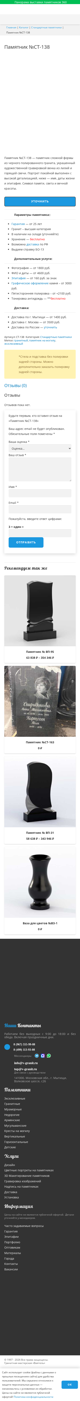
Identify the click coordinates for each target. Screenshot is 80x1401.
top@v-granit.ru (25, 1069)
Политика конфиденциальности (33, 1397)
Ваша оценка (19, 442)
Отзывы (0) (15, 385)
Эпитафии (11, 1237)
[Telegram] (37, 1056)
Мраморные (13, 1109)
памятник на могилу (42, 340)
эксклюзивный (13, 343)
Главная (11, 27)
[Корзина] (66, 19)
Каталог (24, 27)
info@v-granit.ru (26, 1063)
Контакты (11, 1264)
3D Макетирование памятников (26, 1176)
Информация (18, 1206)
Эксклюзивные (14, 1098)
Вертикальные (14, 1136)
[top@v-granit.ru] (9, 1070)
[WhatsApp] (49, 1056)
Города (9, 1258)
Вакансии (11, 1269)
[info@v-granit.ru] (9, 1063)
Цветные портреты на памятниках (29, 1170)
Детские (10, 1147)
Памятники (17, 1090)
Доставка (10, 1192)
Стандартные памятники (46, 27)
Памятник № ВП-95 (40, 652)
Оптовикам (12, 1247)
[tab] (15, 385)
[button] (75, 19)
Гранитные (12, 1104)
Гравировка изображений (22, 1181)
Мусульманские (15, 1125)
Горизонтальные (16, 1142)
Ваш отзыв (17, 455)
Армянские (12, 1120)
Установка (11, 1197)
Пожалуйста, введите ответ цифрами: (35, 519)
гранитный (21, 340)
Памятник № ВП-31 (40, 833)
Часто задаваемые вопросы (24, 1226)
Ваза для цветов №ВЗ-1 (40, 923)
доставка (32, 244)
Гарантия (18, 224)
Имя (13, 487)
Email (14, 503)
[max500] (43, 1056)
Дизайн (9, 1165)
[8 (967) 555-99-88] (9, 1047)
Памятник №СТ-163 (40, 742)
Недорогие (11, 1115)
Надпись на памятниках (21, 1186)
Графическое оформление (30, 283)
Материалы (12, 1253)
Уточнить (40, 201)
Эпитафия (18, 278)
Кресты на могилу (17, 1131)
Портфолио (12, 1242)
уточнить (50, 327)
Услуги (11, 1156)
